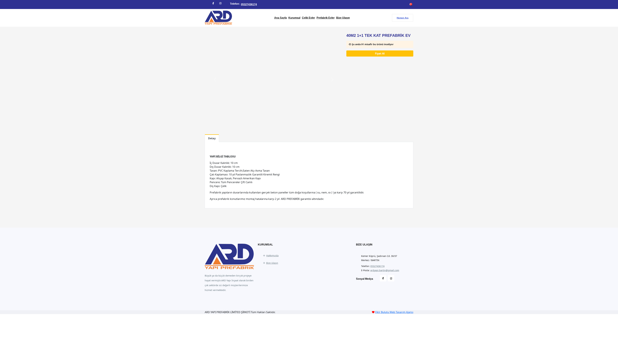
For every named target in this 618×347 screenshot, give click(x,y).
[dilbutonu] (410, 4)
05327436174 (249, 4)
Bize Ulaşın (343, 17)
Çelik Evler (308, 17)
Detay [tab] (212, 138)
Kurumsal (294, 17)
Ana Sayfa (280, 17)
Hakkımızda (272, 255)
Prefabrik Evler (326, 17)
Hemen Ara (402, 18)
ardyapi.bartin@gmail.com (384, 270)
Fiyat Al (380, 53)
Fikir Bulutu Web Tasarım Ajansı (394, 312)
